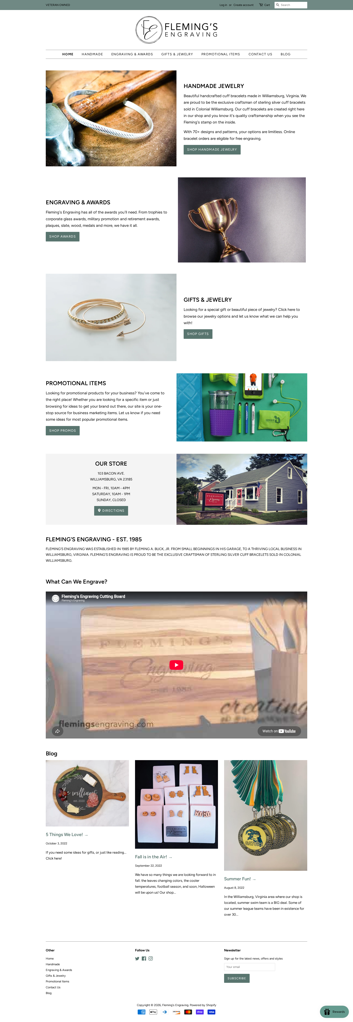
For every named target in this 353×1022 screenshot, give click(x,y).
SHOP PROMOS (62, 431)
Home (67, 54)
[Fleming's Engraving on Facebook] (144, 959)
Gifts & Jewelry (177, 54)
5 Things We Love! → (67, 834)
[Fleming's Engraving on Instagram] (150, 959)
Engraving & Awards (132, 54)
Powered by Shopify (203, 1005)
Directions (113, 511)
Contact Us (261, 54)
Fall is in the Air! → (154, 857)
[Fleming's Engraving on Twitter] (137, 959)
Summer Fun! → (240, 879)
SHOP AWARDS (62, 236)
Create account (243, 5)
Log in (223, 5)
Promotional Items (220, 54)
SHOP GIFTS (198, 334)
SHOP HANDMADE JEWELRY (212, 149)
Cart (267, 5)
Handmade (92, 54)
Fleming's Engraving (175, 1005)
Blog (285, 54)
